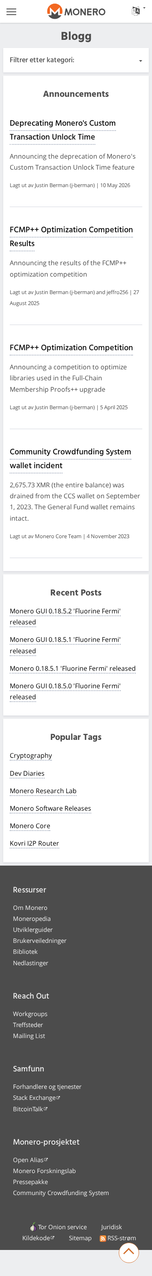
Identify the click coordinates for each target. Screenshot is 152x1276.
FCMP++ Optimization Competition (71, 348)
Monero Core (30, 825)
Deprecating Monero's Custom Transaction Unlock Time (63, 130)
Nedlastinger (30, 963)
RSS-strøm (121, 1238)
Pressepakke (30, 1182)
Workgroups (30, 1014)
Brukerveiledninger (39, 940)
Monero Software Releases (50, 808)
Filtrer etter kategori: (42, 60)
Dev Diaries (27, 773)
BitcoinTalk (28, 1109)
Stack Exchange (34, 1097)
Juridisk (111, 1227)
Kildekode (36, 1238)
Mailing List (29, 1036)
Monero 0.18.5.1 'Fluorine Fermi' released (73, 668)
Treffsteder (28, 1025)
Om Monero (30, 907)
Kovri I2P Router (34, 843)
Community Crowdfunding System (61, 1193)
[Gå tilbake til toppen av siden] (129, 1253)
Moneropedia (32, 918)
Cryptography (31, 755)
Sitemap (80, 1238)
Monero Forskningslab (44, 1171)
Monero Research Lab (43, 790)
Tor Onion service (62, 1227)
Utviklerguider (33, 929)
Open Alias (28, 1160)
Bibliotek (25, 951)
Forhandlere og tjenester (47, 1086)
